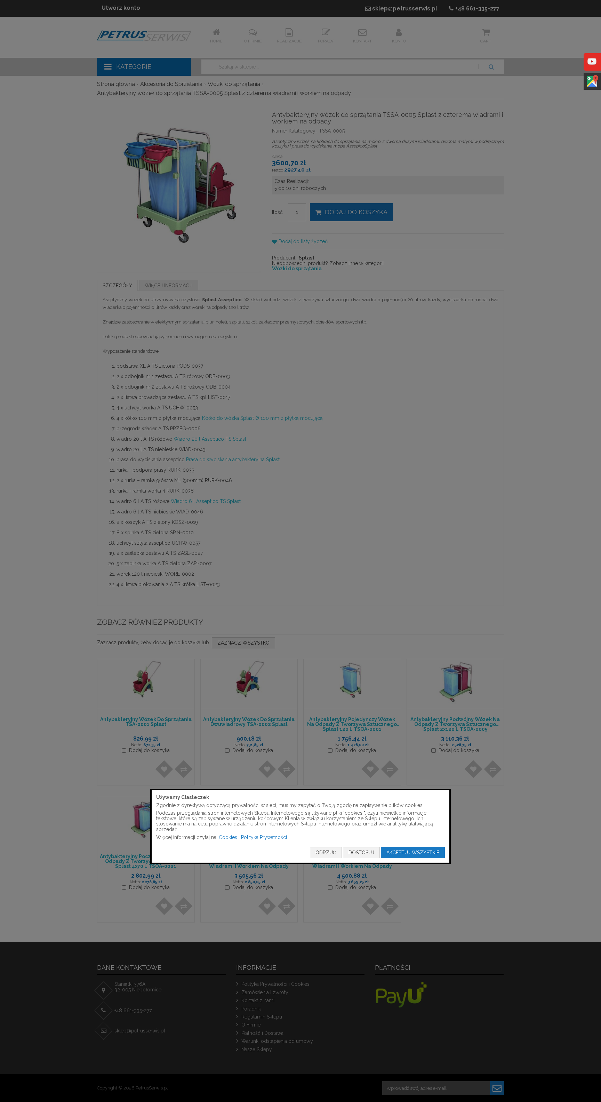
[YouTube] (592, 66)
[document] (300, 826)
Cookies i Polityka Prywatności (253, 837)
